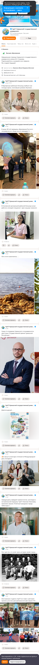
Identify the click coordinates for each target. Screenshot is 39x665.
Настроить (22, 12)
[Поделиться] (19, 118)
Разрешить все (11, 12)
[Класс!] (3, 114)
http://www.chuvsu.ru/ (10, 70)
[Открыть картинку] (18, 161)
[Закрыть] (27, 8)
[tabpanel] (19, 365)
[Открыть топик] (19, 87)
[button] (9, 38)
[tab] (3, 43)
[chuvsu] (3, 81)
